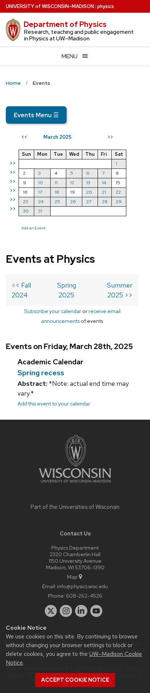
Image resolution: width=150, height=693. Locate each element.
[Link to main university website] (75, 484)
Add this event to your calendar (53, 403)
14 (104, 182)
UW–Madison (50, 6)
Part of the (75, 507)
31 (40, 211)
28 (104, 201)
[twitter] (51, 611)
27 (88, 201)
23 (25, 201)
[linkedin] (81, 611)
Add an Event (33, 227)
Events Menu (36, 115)
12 (72, 182)
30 (26, 211)
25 (57, 201)
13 (88, 182)
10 (40, 182)
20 (89, 192)
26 (73, 201)
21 (104, 192)
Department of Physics (65, 24)
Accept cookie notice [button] (75, 680)
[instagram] (66, 611)
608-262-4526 (84, 595)
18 (57, 192)
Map (72, 576)
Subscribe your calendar (52, 311)
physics (105, 6)
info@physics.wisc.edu (82, 586)
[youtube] (96, 611)
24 (41, 201)
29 (119, 201)
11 (56, 182)
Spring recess (40, 372)
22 (118, 192)
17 (40, 192)
